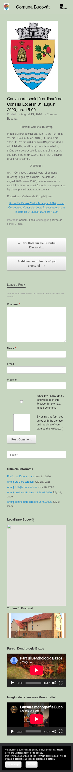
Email (11, 364)
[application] (36, 670)
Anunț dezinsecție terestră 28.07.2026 (29, 492)
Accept (31, 764)
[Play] (12, 683)
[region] (36, 625)
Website (12, 379)
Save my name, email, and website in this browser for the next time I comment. (50, 401)
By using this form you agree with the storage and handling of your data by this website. (50, 422)
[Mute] (54, 683)
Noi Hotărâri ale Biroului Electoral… (36, 245)
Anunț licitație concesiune (22, 487)
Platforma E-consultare (20, 476)
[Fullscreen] (61, 683)
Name (11, 348)
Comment (13, 304)
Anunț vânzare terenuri (20, 481)
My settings (13, 764)
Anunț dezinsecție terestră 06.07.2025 (29, 502)
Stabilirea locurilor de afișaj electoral (37, 263)
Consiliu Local (27, 220)
